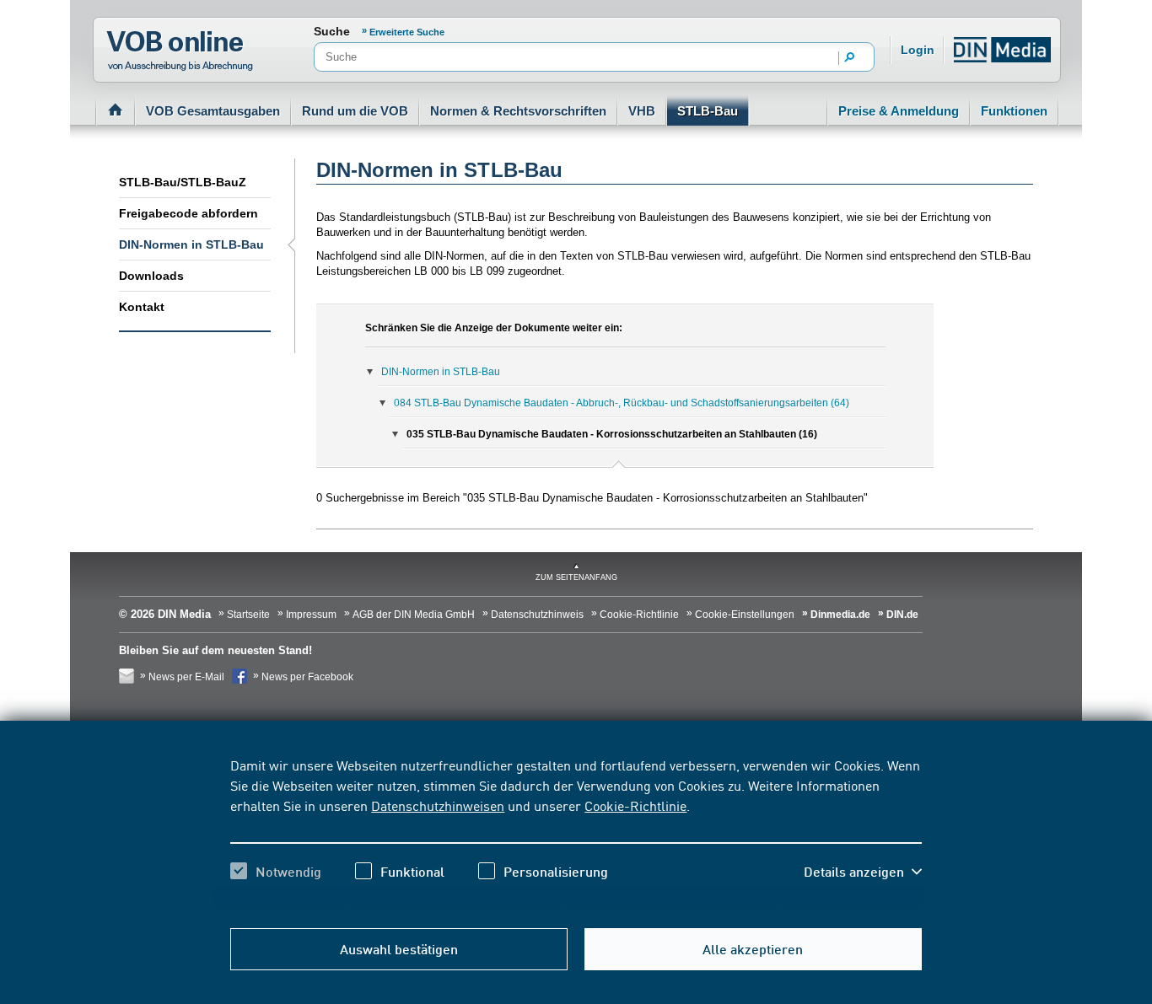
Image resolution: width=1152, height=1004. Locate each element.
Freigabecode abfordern (188, 213)
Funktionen (1014, 111)
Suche (332, 31)
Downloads (151, 275)
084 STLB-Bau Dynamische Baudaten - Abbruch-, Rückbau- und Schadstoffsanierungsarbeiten (621, 403)
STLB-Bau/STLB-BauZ (182, 182)
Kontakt (141, 307)
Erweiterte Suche (406, 32)
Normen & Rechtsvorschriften (518, 111)
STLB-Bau (707, 111)
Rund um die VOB (355, 111)
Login (917, 49)
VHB (641, 111)
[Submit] (850, 58)
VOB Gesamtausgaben (213, 111)
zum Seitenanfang (576, 577)
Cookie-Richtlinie (635, 805)
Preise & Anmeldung (898, 111)
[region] (575, 832)
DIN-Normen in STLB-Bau (191, 244)
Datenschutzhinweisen (437, 805)
